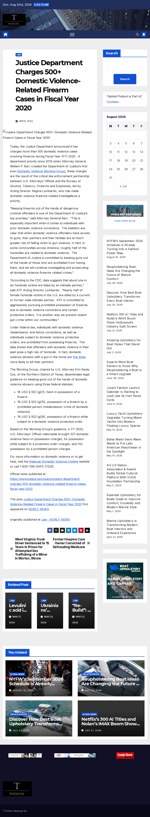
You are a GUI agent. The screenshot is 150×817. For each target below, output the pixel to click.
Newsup (18, 810)
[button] (137, 34)
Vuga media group (125, 220)
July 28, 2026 (93, 690)
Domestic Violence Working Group (41, 171)
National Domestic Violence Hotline (53, 461)
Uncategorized (91, 674)
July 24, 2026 (21, 730)
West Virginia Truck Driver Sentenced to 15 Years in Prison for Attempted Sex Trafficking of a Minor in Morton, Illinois (32, 548)
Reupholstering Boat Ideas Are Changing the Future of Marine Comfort (111, 683)
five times (79, 357)
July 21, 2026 (93, 730)
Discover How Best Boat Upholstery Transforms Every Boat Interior (124, 296)
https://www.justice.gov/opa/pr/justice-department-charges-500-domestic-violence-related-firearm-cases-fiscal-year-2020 (48, 484)
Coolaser (113, 102)
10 (110, 152)
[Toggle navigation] (72, 34)
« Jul (123, 186)
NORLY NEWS (39, 509)
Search (112, 53)
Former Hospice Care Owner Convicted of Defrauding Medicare (69, 543)
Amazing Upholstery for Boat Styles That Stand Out (124, 344)
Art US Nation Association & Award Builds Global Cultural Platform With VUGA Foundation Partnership (123, 473)
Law (19, 55)
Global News (17, 674)
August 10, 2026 (23, 690)
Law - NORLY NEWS (55, 519)
